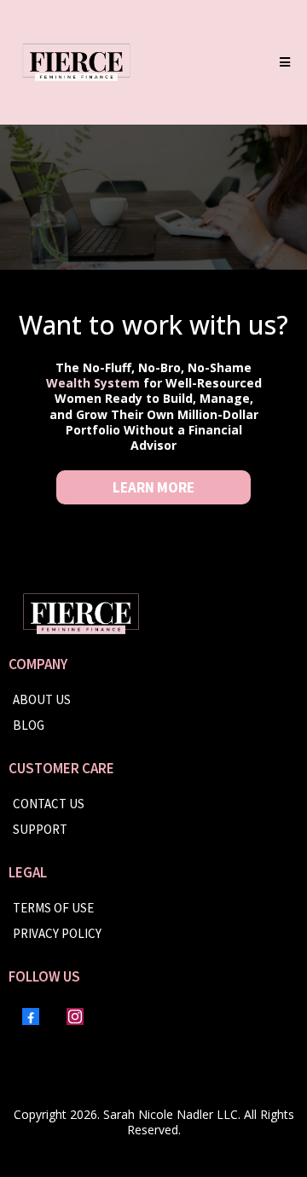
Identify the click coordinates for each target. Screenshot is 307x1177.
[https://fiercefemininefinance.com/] (76, 62)
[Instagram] (75, 1016)
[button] (282, 62)
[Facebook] (31, 1016)
